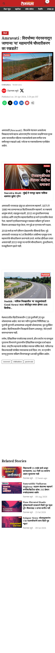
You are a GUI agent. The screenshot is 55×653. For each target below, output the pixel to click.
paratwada (29, 362)
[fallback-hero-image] (12, 472)
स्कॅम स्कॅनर (29, 9)
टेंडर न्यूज (7, 9)
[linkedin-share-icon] (21, 104)
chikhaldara (17, 362)
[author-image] (4, 90)
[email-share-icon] (27, 104)
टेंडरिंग (40, 9)
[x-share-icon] (10, 104)
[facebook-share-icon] (16, 104)
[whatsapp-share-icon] (4, 104)
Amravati (6, 362)
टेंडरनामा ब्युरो (12, 90)
